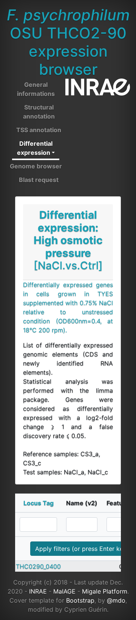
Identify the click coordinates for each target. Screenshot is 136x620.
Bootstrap (80, 600)
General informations (36, 89)
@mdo (116, 600)
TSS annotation (38, 130)
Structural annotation (39, 111)
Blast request (39, 180)
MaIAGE (64, 591)
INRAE (38, 591)
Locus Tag (38, 503)
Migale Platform (104, 591)
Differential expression (35, 148)
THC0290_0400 (38, 566)
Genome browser (36, 166)
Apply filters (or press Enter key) (82, 548)
